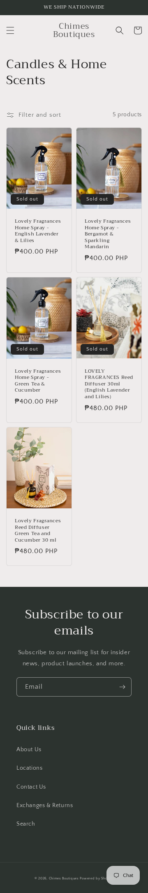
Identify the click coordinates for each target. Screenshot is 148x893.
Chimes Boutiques (64, 878)
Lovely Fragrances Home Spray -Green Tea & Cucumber (38, 381)
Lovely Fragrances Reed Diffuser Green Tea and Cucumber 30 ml (38, 530)
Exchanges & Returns (44, 805)
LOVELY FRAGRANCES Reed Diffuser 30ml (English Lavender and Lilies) (109, 384)
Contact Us (31, 787)
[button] (10, 30)
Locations (29, 768)
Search (25, 824)
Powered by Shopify (96, 878)
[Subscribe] (122, 687)
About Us (29, 749)
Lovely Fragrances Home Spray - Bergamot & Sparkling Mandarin (108, 234)
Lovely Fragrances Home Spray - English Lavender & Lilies (38, 231)
